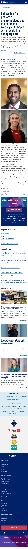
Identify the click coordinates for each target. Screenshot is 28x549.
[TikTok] (23, 533)
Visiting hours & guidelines (6, 479)
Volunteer (3, 516)
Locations (3, 478)
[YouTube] (18, 533)
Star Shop (3, 522)
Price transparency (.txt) (5, 471)
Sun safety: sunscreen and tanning (10, 268)
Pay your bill (3, 466)
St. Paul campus (4, 485)
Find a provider (4, 468)
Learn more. (17, 216)
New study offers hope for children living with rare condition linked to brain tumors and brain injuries (14, 376)
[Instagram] (14, 533)
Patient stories (5, 233)
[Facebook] (4, 533)
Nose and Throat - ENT (20, 195)
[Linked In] (9, 533)
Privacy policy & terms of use (13, 537)
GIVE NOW (13, 528)
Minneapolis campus (5, 483)
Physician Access (4, 491)
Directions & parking (5, 481)
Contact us (22, 537)
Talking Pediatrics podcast (6, 495)
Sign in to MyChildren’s (5, 462)
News (2, 236)
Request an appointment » (14, 399)
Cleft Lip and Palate (9, 195)
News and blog (4, 506)
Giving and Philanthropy (7, 239)
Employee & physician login (6, 493)
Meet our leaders (4, 505)
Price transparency (4, 469)
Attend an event (4, 518)
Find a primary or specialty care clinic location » (14, 396)
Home (5, 537)
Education (4, 241)
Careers (2, 508)
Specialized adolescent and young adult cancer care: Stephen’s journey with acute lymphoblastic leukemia (13, 341)
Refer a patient (4, 496)
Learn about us (4, 503)
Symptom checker (4, 464)
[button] (25, 2)
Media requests (4, 510)
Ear (14, 195)
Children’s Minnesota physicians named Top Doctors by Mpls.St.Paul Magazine (13, 307)
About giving (3, 520)
